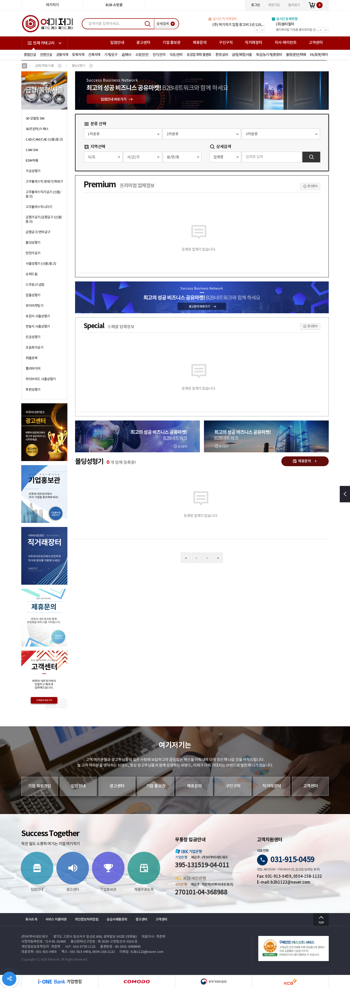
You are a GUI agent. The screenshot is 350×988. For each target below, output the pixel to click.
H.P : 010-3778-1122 (80, 947)
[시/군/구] (142, 157)
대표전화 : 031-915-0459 (38, 952)
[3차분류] (281, 134)
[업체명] (225, 157)
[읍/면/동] (182, 157)
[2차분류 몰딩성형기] (202, 134)
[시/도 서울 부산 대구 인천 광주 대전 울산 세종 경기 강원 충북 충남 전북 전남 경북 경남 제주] (103, 157)
